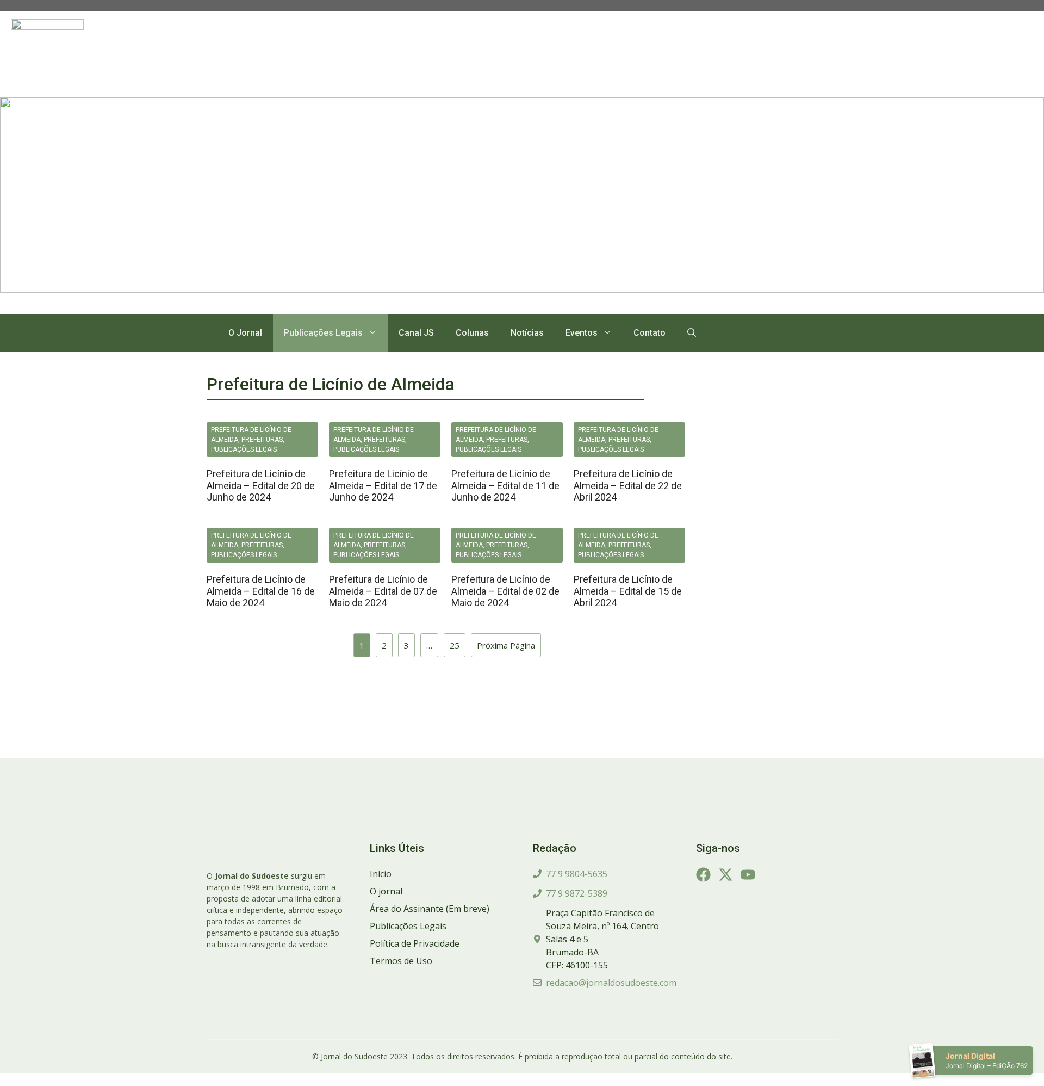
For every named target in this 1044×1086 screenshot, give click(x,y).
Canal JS (416, 333)
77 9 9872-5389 (576, 893)
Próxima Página (506, 645)
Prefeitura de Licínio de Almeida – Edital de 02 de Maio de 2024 (505, 590)
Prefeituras (262, 439)
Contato (649, 333)
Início (380, 874)
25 (454, 645)
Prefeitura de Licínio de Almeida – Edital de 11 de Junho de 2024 (505, 485)
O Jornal (245, 333)
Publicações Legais (323, 333)
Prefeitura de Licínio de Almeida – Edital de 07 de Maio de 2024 (383, 590)
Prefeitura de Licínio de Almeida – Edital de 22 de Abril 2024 (628, 485)
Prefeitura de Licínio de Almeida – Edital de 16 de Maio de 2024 (261, 590)
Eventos (582, 333)
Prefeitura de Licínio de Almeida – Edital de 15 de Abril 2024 (628, 590)
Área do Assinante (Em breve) (429, 909)
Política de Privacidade (414, 943)
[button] (691, 333)
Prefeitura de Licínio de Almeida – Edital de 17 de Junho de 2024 (383, 485)
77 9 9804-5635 (576, 874)
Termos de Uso (401, 961)
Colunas (472, 333)
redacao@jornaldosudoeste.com (611, 983)
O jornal (386, 891)
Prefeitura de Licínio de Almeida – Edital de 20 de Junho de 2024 (261, 485)
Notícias (527, 333)
